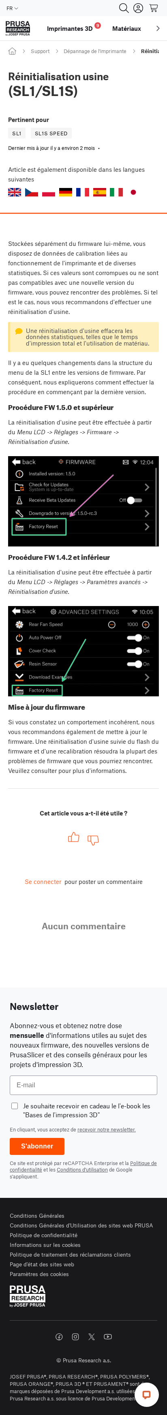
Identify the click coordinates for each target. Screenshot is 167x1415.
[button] (14, 192)
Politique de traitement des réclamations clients (70, 1254)
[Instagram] (75, 1336)
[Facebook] (59, 1336)
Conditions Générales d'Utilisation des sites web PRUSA (81, 1225)
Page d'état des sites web (42, 1264)
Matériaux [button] (126, 28)
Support (40, 51)
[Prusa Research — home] (18, 28)
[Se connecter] (138, 8)
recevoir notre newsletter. (106, 1129)
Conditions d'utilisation (82, 1169)
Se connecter (43, 881)
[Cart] (154, 8)
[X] (91, 1336)
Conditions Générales (37, 1215)
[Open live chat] (147, 1395)
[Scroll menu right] (158, 28)
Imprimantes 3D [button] (73, 27)
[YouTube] (107, 1336)
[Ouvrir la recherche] (124, 8)
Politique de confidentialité (43, 1234)
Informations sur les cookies (45, 1244)
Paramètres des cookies (39, 1273)
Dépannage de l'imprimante (95, 51)
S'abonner (37, 1146)
